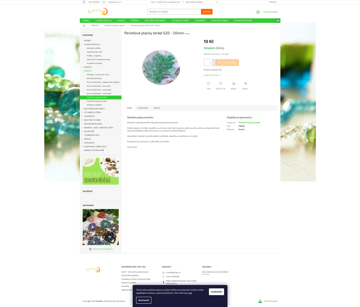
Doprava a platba (129, 282)
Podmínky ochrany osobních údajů (136, 279)
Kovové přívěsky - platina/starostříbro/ (103, 82)
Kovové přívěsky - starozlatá (99, 90)
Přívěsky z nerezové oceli (98, 74)
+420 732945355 (172, 276)
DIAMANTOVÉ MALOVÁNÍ (94, 150)
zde (190, 293)
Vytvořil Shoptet (271, 301)
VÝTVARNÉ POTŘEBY (92, 112)
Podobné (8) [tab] (143, 108)
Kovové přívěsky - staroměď (99, 93)
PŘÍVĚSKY (88, 71)
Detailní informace (211, 75)
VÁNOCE (87, 139)
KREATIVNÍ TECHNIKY (92, 120)
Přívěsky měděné (94, 105)
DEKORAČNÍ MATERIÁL (93, 124)
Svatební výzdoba (94, 63)
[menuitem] (86, 20)
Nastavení (143, 300)
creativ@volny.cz (173, 272)
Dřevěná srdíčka (94, 48)
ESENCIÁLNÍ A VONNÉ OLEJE (95, 146)
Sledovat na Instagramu (103, 249)
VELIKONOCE (89, 142)
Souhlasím (216, 291)
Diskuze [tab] (157, 108)
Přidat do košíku (229, 62)
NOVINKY (87, 40)
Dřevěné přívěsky (94, 78)
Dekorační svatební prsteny (98, 59)
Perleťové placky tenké (97, 97)
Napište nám (127, 290)
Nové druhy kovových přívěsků (215, 272)
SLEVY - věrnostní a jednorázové (165, 2)
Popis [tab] (129, 108)
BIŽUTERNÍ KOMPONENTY (94, 108)
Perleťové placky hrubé (97, 101)
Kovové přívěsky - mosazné (98, 86)
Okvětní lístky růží (94, 52)
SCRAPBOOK (89, 116)
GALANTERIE (89, 131)
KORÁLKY (88, 67)
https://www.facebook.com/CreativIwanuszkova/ (181, 282)
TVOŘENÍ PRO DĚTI (92, 135)
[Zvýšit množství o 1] (213, 61)
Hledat (206, 11)
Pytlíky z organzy (94, 55)
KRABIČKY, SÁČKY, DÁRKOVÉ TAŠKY (98, 127)
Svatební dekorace (92, 44)
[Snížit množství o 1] (213, 64)
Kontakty (125, 286)
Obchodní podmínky (194, 2)
